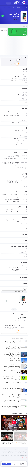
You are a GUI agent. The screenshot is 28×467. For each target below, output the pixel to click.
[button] (2, 438)
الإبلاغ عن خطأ (24, 457)
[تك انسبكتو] (19, 2)
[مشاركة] (2, 7)
